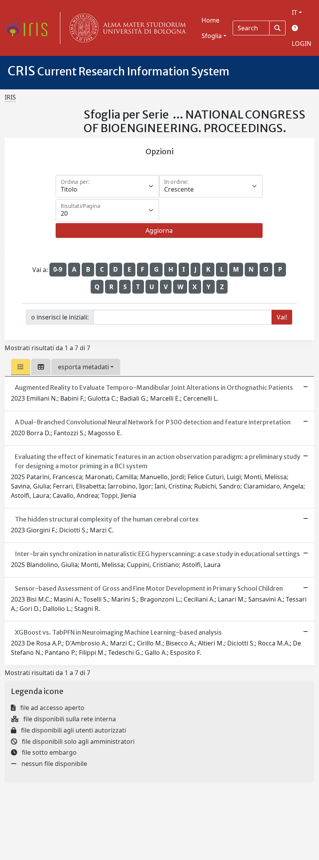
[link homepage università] (126, 28)
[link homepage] (29, 28)
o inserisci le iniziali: (60, 317)
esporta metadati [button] (83, 367)
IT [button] (294, 12)
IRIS (10, 97)
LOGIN (301, 43)
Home (210, 20)
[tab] (20, 367)
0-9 (57, 269)
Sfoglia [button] (212, 35)
